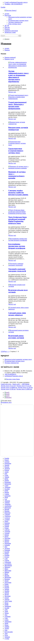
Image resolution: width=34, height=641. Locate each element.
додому (7, 13)
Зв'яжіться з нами (10, 32)
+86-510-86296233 (10, 374)
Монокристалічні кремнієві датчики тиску (18, 359)
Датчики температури (15, 22)
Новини (7, 29)
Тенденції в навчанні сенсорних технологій (17, 270)
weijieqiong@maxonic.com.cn (14, 376)
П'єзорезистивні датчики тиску (18, 20)
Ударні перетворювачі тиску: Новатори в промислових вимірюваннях (17, 105)
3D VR (7, 25)
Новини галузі (9, 59)
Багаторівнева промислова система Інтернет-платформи (16, 246)
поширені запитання (11, 30)
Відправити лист (6, 402)
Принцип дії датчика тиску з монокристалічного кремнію (17, 175)
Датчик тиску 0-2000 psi (24, 389)
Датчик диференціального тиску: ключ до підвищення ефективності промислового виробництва (18, 76)
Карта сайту (16, 384)
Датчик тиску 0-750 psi (25, 387)
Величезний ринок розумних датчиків (16, 337)
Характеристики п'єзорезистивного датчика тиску (15, 151)
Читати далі (12, 92)
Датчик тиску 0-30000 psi (9, 387)
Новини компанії (10, 57)
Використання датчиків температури (18, 129)
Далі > (6, 351)
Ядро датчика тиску (14, 24)
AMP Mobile (25, 384)
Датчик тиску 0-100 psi (8, 389)
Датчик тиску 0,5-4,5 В (8, 386)
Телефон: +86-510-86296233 (13, 4)
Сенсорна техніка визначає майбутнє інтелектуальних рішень (18, 192)
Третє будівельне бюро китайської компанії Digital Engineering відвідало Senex (17, 220)
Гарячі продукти (6, 384)
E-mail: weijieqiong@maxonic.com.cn (16, 2)
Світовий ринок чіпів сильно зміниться (17, 314)
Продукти (8, 15)
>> (9, 351)
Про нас (7, 27)
